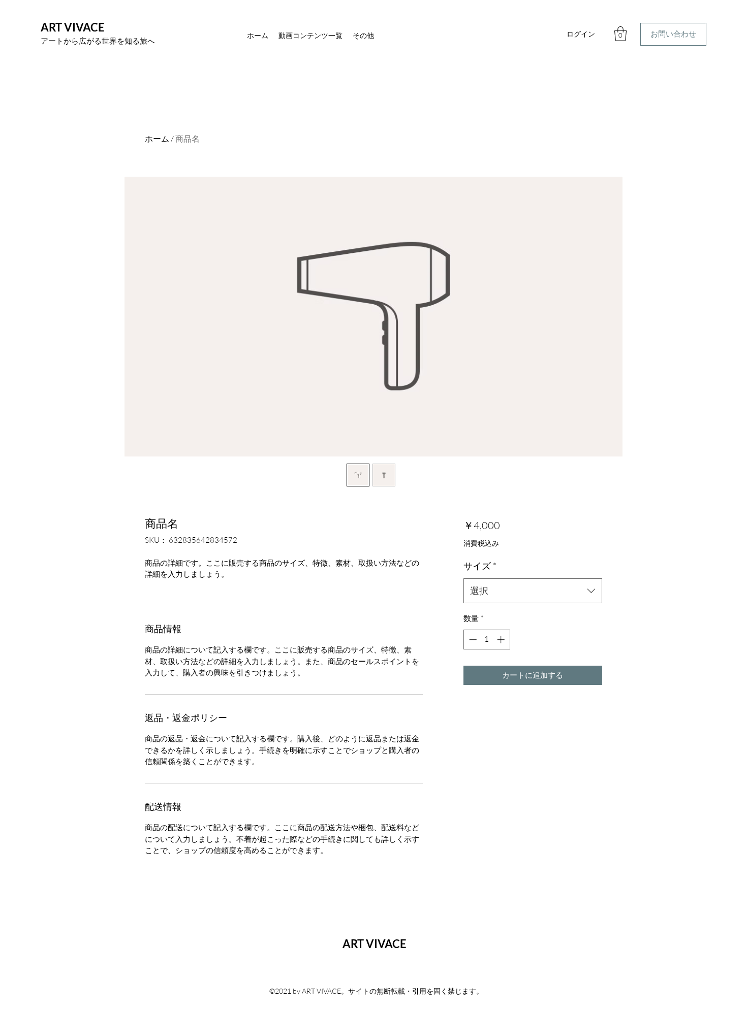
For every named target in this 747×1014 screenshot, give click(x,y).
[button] (620, 33)
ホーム (157, 139)
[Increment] (502, 639)
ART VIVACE (73, 27)
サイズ (479, 565)
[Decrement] (472, 639)
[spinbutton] (486, 639)
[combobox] (532, 591)
